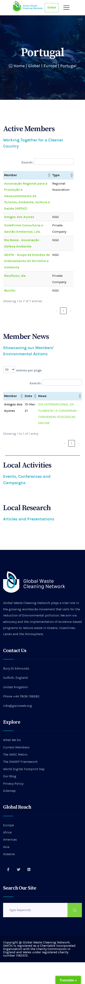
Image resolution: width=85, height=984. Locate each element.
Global (51, 7)
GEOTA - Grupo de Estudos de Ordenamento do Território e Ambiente (27, 261)
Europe (50, 66)
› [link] (70, 311)
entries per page (29, 370)
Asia (6, 847)
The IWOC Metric (15, 754)
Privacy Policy (13, 783)
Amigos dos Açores (19, 217)
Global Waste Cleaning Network (26, 603)
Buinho (9, 290)
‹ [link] (56, 311)
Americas (10, 839)
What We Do (12, 740)
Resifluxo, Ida (15, 276)
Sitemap (9, 791)
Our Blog (9, 776)
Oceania (9, 854)
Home (19, 66)
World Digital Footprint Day (23, 769)
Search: (27, 162)
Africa (7, 832)
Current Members (16, 747)
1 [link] (63, 311)
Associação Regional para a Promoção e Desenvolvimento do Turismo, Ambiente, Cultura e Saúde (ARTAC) (27, 196)
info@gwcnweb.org (17, 706)
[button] (49, 175)
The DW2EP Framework (20, 762)
